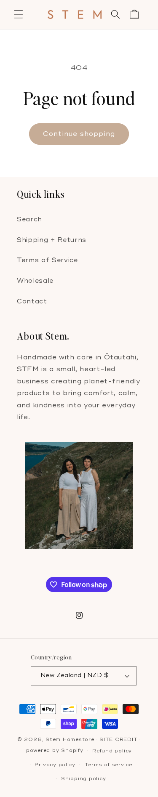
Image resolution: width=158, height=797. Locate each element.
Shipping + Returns (51, 240)
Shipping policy (83, 779)
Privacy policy (55, 765)
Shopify (72, 751)
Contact (32, 302)
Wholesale (35, 281)
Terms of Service (47, 260)
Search (29, 219)
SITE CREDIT (118, 739)
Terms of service (108, 765)
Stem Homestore (70, 739)
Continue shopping (79, 134)
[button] (18, 14)
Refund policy (112, 751)
